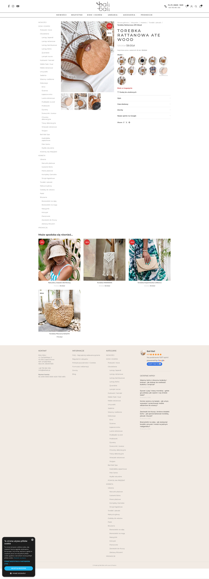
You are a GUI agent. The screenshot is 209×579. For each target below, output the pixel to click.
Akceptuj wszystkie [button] (18, 568)
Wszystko (134, 23)
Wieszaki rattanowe (49, 127)
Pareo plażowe (47, 171)
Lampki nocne (47, 56)
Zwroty (75, 370)
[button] (18, 562)
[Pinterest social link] (129, 122)
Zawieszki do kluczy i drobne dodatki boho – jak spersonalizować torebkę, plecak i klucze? (154, 414)
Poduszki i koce (46, 30)
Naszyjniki (45, 209)
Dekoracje (44, 83)
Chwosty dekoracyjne (46, 118)
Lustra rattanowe (48, 98)
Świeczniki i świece (49, 113)
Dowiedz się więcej (20, 558)
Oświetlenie (44, 34)
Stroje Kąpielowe (48, 178)
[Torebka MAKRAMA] (104, 260)
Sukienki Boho (47, 167)
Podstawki (46, 106)
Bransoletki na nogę (49, 205)
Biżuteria (43, 197)
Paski (42, 193)
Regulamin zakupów (80, 359)
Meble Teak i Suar (46, 64)
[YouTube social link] (17, 6)
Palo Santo (46, 144)
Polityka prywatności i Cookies (84, 363)
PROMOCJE (43, 228)
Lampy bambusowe (49, 45)
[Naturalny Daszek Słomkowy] (59, 260)
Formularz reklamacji (80, 367)
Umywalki (44, 72)
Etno (43, 87)
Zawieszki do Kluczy (49, 220)
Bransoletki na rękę (49, 201)
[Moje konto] (191, 6)
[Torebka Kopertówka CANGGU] (150, 260)
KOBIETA (41, 156)
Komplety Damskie (49, 174)
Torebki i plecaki (46, 182)
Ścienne (45, 91)
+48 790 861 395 (174, 8)
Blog (74, 374)
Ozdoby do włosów (47, 190)
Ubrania (43, 159)
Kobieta (144, 23)
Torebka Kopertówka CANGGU (150, 283)
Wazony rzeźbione (47, 79)
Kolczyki (45, 212)
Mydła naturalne (48, 148)
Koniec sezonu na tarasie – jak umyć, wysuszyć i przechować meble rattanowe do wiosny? (154, 403)
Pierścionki (46, 216)
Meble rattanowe (46, 68)
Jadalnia (43, 75)
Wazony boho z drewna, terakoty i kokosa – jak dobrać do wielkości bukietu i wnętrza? (153, 382)
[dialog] (18, 557)
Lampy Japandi (47, 37)
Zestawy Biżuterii (48, 224)
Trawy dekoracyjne (49, 123)
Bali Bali (151, 351)
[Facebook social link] (9, 6)
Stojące (44, 131)
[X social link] (126, 122)
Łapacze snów (47, 94)
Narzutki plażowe (48, 163)
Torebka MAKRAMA (104, 283)
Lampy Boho (47, 49)
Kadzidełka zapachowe (46, 139)
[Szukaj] (196, 6)
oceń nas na (153, 364)
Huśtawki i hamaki (47, 60)
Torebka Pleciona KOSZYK (59, 334)
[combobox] (32, 540)
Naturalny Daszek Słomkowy (59, 283)
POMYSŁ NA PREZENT (48, 152)
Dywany (45, 110)
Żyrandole (45, 53)
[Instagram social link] (13, 6)
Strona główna (123, 23)
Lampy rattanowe (48, 41)
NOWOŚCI (42, 22)
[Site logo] (104, 6)
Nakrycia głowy (46, 186)
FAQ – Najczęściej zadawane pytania (86, 355)
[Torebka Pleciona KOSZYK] (59, 311)
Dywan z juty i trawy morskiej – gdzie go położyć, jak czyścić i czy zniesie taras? (154, 393)
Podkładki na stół (48, 102)
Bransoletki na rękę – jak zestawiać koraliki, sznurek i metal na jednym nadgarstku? (154, 424)
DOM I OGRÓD (44, 26)
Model (120, 55)
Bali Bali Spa (45, 134)
